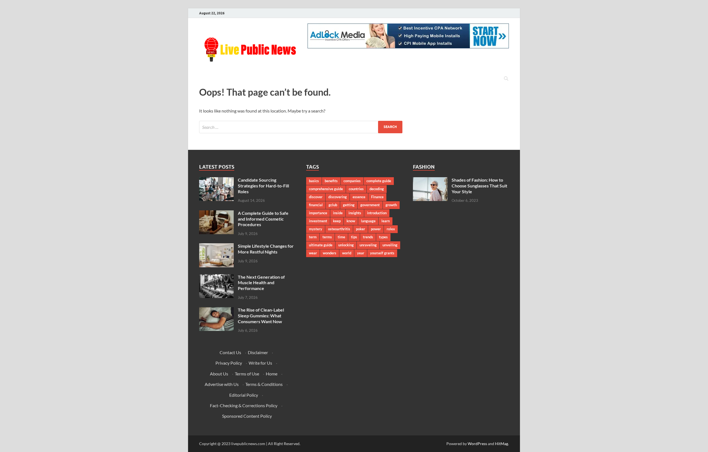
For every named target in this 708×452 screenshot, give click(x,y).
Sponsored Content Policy (247, 416)
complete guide (378, 181)
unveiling (389, 245)
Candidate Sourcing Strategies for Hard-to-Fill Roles (263, 185)
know (351, 221)
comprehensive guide (326, 189)
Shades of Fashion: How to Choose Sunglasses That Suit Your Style (479, 185)
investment (318, 221)
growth (391, 205)
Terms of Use (247, 373)
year (360, 253)
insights (354, 213)
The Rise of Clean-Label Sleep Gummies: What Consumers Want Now (261, 315)
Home (271, 373)
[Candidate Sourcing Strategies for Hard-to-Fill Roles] (216, 180)
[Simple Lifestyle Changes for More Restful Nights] (216, 246)
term (313, 237)
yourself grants (382, 253)
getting (349, 205)
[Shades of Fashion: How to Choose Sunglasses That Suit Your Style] (430, 180)
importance (318, 213)
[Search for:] (300, 127)
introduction (377, 213)
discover (315, 197)
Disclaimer (258, 352)
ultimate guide (320, 245)
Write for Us (260, 362)
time (341, 237)
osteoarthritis (339, 229)
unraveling (368, 245)
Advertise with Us (222, 384)
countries (356, 189)
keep (337, 221)
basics (314, 181)
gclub (333, 205)
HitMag (501, 443)
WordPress (477, 443)
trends (368, 237)
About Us (219, 373)
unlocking (346, 245)
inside (338, 213)
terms (327, 237)
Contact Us (230, 352)
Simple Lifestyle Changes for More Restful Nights (266, 248)
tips (354, 237)
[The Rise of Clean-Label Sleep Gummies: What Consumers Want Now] (216, 310)
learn (385, 221)
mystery (315, 229)
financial (316, 205)
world (346, 253)
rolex (391, 229)
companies (352, 181)
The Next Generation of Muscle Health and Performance (261, 282)
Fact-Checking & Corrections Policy (243, 405)
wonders (329, 253)
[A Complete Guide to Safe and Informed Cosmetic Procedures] (216, 213)
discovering (337, 197)
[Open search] (506, 78)
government (370, 205)
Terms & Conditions (264, 384)
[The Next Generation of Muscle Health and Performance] (216, 277)
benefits (331, 181)
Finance (377, 197)
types (383, 237)
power (376, 229)
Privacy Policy (228, 362)
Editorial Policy (243, 395)
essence (359, 197)
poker (360, 229)
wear (313, 253)
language (368, 221)
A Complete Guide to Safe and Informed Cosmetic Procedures (263, 218)
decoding (376, 189)
